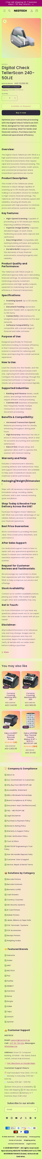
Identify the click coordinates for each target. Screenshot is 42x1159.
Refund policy (22, 1137)
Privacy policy (34, 1137)
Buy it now (21, 113)
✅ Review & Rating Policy (15, 826)
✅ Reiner (8, 996)
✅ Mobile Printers (11, 915)
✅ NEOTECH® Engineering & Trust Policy (18, 847)
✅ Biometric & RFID (12, 889)
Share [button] (6, 652)
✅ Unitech (8, 1017)
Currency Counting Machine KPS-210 (11, 696)
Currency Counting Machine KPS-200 (30, 696)
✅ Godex (8, 960)
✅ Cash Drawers (11, 894)
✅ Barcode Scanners (13, 884)
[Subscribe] (34, 1109)
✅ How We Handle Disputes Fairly (18, 854)
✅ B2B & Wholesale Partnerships (18, 795)
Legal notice (31, 1144)
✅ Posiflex (8, 981)
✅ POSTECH (9, 991)
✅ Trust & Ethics (11, 841)
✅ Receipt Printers (12, 935)
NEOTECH (11, 1137)
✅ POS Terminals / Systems (16, 925)
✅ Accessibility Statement (15, 790)
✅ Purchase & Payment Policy (17, 821)
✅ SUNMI (8, 1006)
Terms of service (15, 1140)
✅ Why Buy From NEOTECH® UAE (18, 785)
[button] (4, 10)
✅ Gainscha (9, 955)
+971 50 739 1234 (16, 1043)
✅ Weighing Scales (12, 940)
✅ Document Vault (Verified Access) (20, 805)
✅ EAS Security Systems (14, 905)
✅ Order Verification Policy (15, 836)
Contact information (16, 1144)
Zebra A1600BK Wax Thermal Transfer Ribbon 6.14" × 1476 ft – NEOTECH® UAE (30, 738)
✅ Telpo (8, 1011)
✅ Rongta (8, 1001)
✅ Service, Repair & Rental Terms (18, 864)
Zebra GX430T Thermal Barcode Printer (10, 736)
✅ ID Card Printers (12, 910)
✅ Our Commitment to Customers (19, 780)
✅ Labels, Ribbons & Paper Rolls (17, 920)
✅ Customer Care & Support (16, 859)
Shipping (5, 90)
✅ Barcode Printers (12, 879)
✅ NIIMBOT (9, 986)
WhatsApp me (10, 1046)
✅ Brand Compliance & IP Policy (18, 800)
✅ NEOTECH (9, 970)
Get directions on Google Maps (21, 1063)
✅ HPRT (7, 965)
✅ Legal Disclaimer (12, 816)
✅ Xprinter (9, 1022)
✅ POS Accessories (12, 930)
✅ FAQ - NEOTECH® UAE (14, 810)
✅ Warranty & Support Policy (16, 831)
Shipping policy (30, 1140)
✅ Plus (7, 976)
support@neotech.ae (20, 1040)
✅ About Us (9, 775)
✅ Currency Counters (13, 900)
